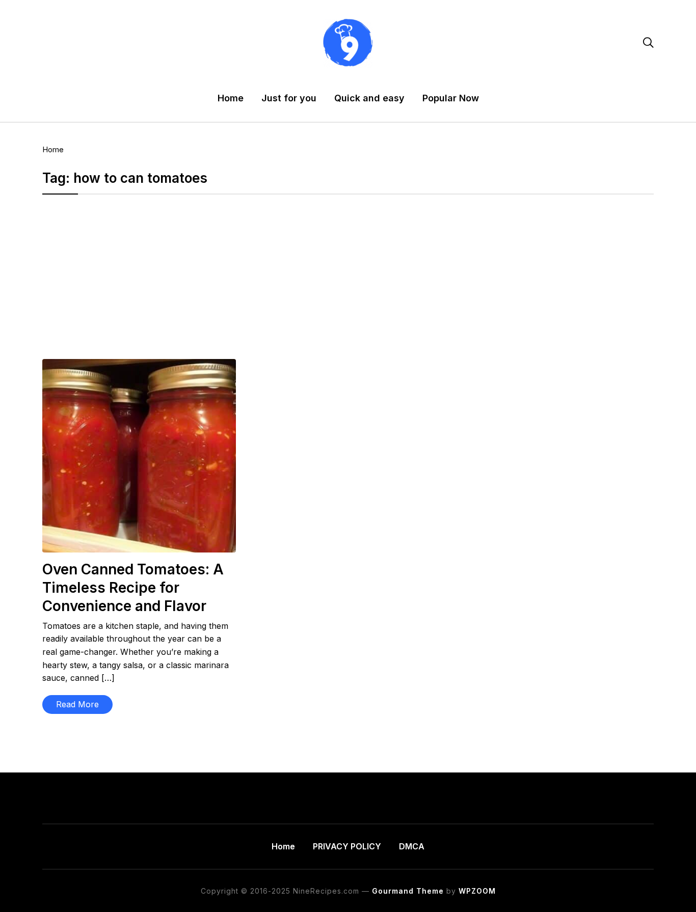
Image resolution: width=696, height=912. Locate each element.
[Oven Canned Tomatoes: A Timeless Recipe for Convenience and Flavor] (139, 366)
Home (231, 98)
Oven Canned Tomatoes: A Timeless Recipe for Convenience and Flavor (133, 588)
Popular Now (450, 98)
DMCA (411, 846)
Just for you (288, 98)
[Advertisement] (348, 283)
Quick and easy (369, 98)
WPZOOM (477, 891)
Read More (77, 704)
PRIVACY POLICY (347, 846)
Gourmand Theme (408, 891)
